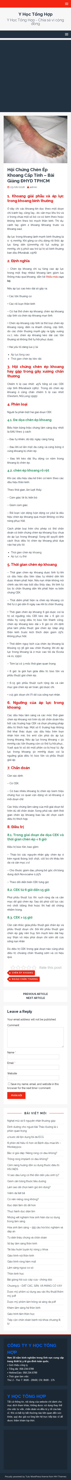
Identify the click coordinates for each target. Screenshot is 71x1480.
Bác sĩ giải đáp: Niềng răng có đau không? (32, 1153)
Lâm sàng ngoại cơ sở (20, 1267)
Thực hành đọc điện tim (21, 1211)
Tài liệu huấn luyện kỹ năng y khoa (27, 1249)
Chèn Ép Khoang (22, 973)
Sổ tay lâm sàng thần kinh (22, 1243)
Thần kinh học (15, 1273)
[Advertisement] (35, 75)
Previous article (35, 994)
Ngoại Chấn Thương (25, 979)
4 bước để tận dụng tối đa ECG (25, 1137)
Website (12, 1073)
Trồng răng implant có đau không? (27, 1159)
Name (11, 1052)
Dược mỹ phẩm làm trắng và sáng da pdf (31, 1301)
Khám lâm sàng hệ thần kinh (23, 1307)
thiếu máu (52, 276)
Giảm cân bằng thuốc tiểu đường (26, 1181)
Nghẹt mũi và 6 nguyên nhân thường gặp (31, 1120)
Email (10, 1063)
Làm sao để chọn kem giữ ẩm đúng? (29, 1187)
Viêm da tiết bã (16, 1193)
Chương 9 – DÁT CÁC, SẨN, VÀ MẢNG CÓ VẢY (34, 1285)
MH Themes (60, 1476)
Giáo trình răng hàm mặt (21, 1261)
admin (33, 187)
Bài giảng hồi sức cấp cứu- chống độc (29, 1279)
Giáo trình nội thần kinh (20, 1255)
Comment (13, 1025)
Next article (35, 998)
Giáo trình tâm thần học (21, 1313)
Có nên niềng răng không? (23, 1199)
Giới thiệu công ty (18, 1365)
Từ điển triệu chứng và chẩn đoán (27, 1237)
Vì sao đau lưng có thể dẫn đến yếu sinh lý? (33, 1175)
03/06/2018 (17, 187)
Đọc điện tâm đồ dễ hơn (21, 1205)
